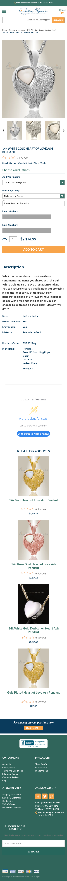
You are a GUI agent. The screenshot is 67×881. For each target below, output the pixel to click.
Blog (4, 780)
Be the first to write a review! (33, 433)
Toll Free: (39, 809)
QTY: (5, 239)
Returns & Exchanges (11, 797)
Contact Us (7, 801)
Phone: (38, 806)
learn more (32, 728)
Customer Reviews (10, 777)
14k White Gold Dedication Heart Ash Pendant (34, 630)
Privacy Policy (8, 767)
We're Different (9, 804)
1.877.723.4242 (46, 3)
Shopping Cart (41, 764)
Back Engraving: (11, 190)
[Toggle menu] (5, 11)
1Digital (37, 877)
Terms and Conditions (12, 771)
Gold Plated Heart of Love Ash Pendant (33, 692)
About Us (6, 764)
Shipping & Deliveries (12, 794)
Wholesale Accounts (11, 807)
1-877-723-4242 (50, 806)
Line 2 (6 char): (10, 224)
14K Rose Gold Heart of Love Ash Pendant (33, 565)
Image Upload (41, 771)
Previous (3, 130)
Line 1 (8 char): (10, 211)
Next (63, 130)
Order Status (41, 767)
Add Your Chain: (11, 176)
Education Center (10, 774)
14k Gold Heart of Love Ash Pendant (33, 500)
